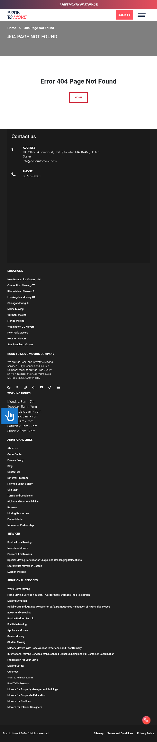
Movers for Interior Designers (24, 707)
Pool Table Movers (18, 683)
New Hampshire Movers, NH (23, 279)
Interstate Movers (17, 548)
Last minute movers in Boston (24, 565)
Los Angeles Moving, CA (21, 297)
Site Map (12, 489)
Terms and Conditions (20, 495)
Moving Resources (18, 513)
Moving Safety (15, 665)
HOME (78, 97)
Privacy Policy (15, 460)
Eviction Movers (16, 571)
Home (11, 28)
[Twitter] (17, 387)
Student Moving (16, 642)
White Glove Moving (18, 588)
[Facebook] (8, 387)
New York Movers (17, 332)
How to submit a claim (20, 483)
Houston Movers (17, 338)
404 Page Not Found (39, 28)
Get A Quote (14, 454)
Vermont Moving (16, 314)
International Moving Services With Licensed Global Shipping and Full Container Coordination (60, 653)
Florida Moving (15, 320)
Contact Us (13, 471)
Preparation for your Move (22, 659)
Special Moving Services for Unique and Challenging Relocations (44, 559)
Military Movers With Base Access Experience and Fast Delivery (44, 648)
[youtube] (41, 387)
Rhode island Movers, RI (21, 291)
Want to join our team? (20, 677)
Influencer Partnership (20, 525)
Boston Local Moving (19, 542)
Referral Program (17, 477)
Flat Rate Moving (17, 624)
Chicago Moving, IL (18, 303)
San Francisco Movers (20, 344)
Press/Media (14, 519)
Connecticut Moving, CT (21, 285)
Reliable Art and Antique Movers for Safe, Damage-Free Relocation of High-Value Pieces (58, 606)
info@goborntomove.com (40, 161)
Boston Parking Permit (20, 618)
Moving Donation (17, 600)
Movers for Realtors (19, 701)
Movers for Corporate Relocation (26, 695)
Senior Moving (15, 636)
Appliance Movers (17, 630)
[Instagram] (25, 387)
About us (12, 448)
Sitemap (98, 733)
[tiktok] (49, 387)
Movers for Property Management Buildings (32, 689)
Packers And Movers (19, 554)
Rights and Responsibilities (23, 501)
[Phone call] (146, 720)
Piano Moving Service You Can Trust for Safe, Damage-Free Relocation (48, 594)
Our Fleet (12, 671)
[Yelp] (33, 387)
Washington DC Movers (21, 326)
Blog (9, 466)
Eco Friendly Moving (18, 612)
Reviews (12, 507)
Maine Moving (15, 308)
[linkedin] (58, 387)
